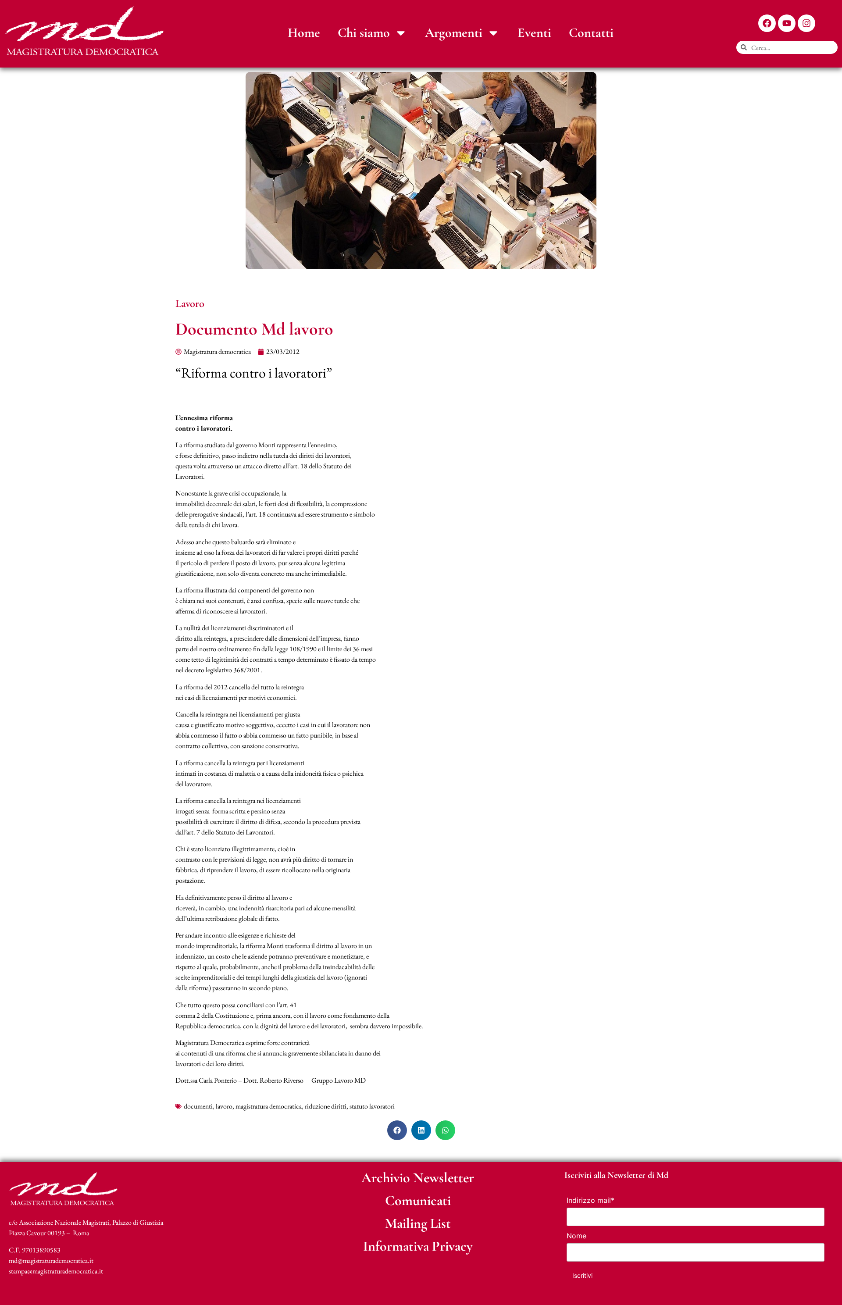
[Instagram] (806, 23)
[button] (397, 1130)
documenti (198, 1106)
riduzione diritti (325, 1106)
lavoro (224, 1106)
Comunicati (418, 1200)
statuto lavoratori (372, 1106)
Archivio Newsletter (417, 1177)
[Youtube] (787, 23)
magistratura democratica (268, 1106)
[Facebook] (767, 23)
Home (304, 33)
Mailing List (418, 1223)
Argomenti (453, 33)
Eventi (534, 33)
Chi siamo (364, 33)
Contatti (591, 33)
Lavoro (189, 303)
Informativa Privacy (418, 1246)
